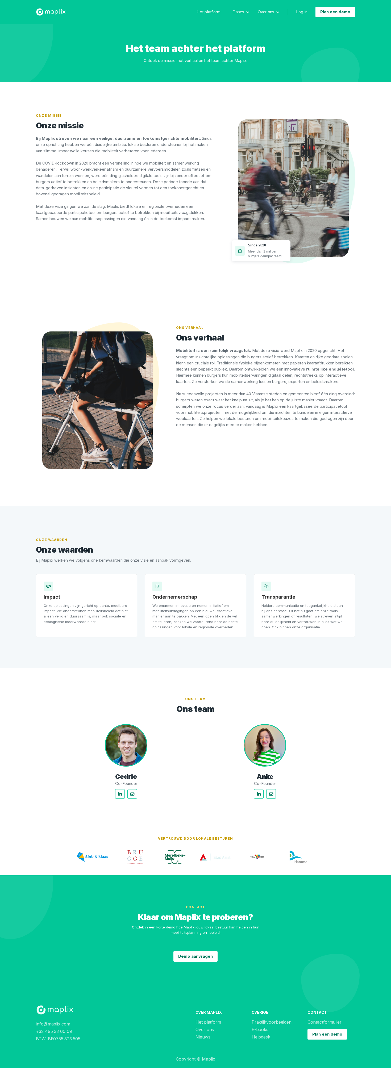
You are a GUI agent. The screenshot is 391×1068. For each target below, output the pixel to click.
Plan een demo (335, 11)
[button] (241, 12)
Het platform (209, 11)
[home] (51, 12)
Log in (302, 11)
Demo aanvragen (195, 956)
